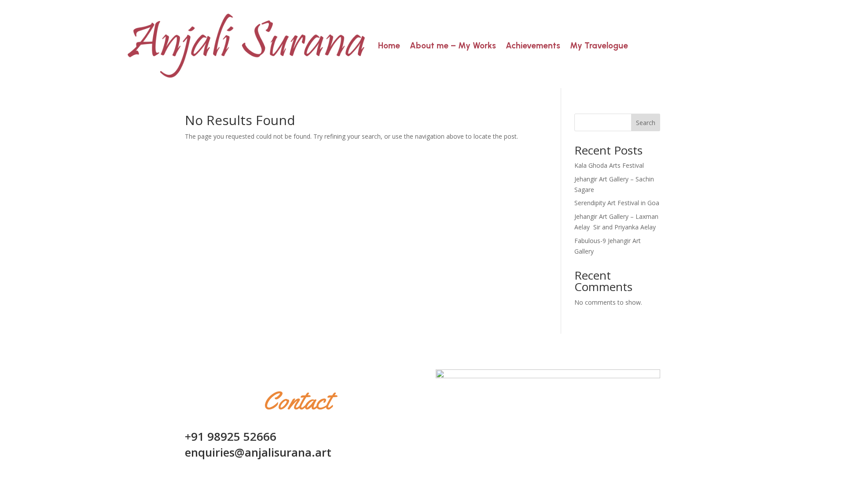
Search (645, 122)
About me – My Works (453, 46)
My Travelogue (599, 46)
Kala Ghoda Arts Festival (609, 165)
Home (389, 46)
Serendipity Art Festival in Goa (616, 203)
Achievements (533, 46)
